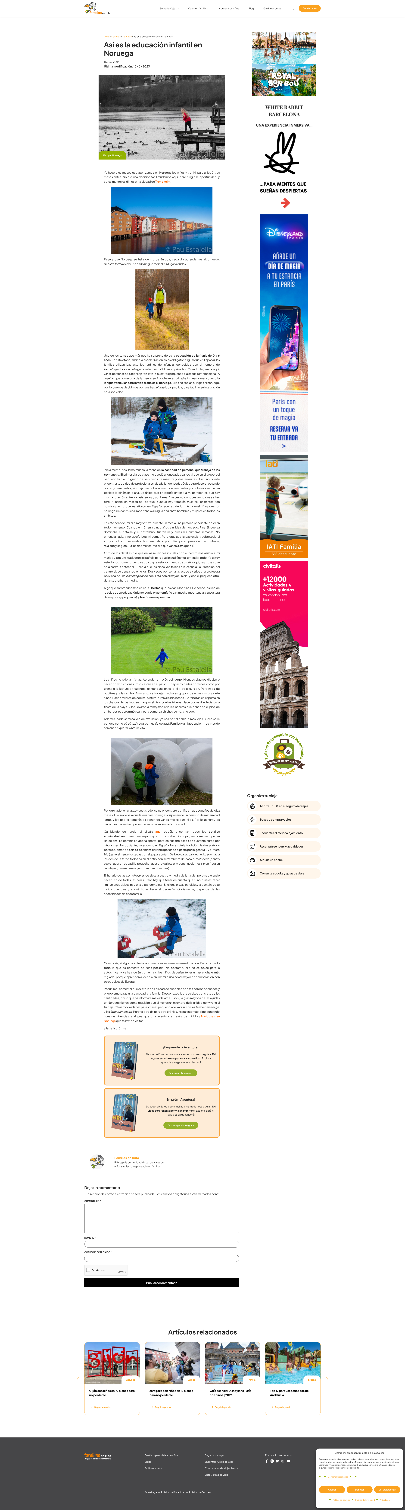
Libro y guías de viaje (216, 1474)
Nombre (90, 1237)
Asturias (130, 1379)
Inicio (106, 36)
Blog (251, 8)
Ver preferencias (387, 1489)
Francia (251, 1379)
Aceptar (332, 1489)
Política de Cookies (341, 1500)
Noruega (127, 36)
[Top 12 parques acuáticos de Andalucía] (293, 1363)
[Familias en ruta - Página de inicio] (97, 13)
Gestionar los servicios (338, 1477)
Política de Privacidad (365, 1500)
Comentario (92, 1201)
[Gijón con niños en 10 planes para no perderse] (112, 1363)
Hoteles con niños (229, 8)
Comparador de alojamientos (221, 1468)
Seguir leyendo (102, 1407)
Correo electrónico (98, 1252)
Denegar (359, 1489)
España (312, 1379)
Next (327, 1378)
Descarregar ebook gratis (181, 1125)
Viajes (148, 1461)
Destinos (116, 36)
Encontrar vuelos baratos (219, 1461)
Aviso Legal (385, 1500)
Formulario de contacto (278, 1455)
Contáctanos (310, 8)
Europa (107, 155)
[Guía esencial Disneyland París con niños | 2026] (232, 1363)
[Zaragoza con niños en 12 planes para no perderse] (172, 1363)
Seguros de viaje (214, 1455)
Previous (78, 1378)
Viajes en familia (197, 8)
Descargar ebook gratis (181, 1073)
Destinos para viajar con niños (161, 1455)
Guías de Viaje (167, 8)
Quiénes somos (272, 8)
